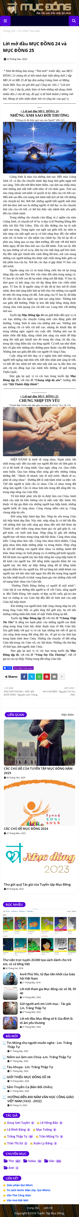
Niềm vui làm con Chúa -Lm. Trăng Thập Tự (39, 1057)
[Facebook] (24, 677)
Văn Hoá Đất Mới (17, 1200)
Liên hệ (48, 1208)
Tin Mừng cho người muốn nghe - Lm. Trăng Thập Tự (39, 1045)
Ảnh (13, 1168)
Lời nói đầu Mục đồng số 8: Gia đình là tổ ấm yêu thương (46, 1021)
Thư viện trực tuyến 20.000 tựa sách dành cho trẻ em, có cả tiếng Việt (37, 962)
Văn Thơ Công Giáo (19, 1195)
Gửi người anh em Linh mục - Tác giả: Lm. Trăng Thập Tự (45, 1006)
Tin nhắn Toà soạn (28, 31)
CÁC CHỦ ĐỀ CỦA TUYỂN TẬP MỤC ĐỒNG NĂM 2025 (38, 770)
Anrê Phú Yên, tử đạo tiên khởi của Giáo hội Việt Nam (47, 976)
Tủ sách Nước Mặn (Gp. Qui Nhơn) (28, 1190)
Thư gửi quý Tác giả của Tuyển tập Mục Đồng (37, 884)
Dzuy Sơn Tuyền (20, 1123)
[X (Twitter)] (31, 677)
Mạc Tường (45, 1129)
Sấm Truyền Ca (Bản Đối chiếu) (29, 1087)
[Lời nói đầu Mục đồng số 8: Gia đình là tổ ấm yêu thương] (10, 1023)
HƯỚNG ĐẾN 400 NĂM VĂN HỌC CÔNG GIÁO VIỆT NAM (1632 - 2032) (40, 1099)
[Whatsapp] (39, 677)
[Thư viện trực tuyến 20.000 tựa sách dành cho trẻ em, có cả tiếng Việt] (39, 932)
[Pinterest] (46, 677)
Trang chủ (9, 31)
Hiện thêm (67, 714)
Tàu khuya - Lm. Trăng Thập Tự (30, 1067)
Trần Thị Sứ (16, 1143)
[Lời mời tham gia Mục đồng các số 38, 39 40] (10, 993)
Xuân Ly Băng (44, 1143)
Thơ (14, 1161)
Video (34, 1161)
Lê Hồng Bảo (51, 1123)
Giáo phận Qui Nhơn (20, 1185)
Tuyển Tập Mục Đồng (50, 1213)
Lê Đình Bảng (18, 1129)
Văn (54, 1161)
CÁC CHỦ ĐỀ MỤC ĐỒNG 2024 (26, 828)
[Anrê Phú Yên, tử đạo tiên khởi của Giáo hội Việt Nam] (10, 978)
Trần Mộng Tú (50, 1136)
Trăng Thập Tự (19, 1136)
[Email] (54, 677)
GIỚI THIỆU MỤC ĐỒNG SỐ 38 (29, 1077)
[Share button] (61, 677)
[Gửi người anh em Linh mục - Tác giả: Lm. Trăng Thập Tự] (10, 1008)
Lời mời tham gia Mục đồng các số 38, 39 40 (48, 991)
